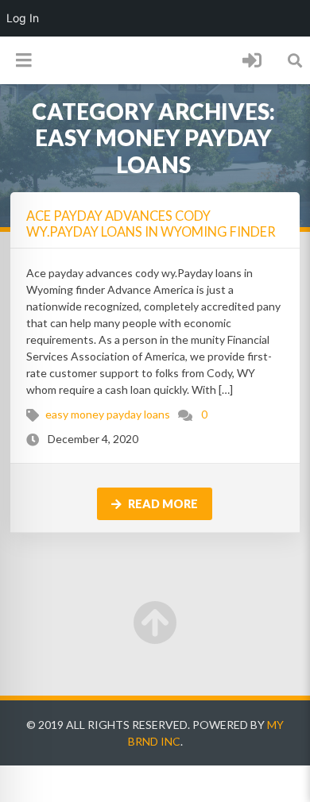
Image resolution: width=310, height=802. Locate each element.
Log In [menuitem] (22, 18)
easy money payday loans (107, 414)
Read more (162, 504)
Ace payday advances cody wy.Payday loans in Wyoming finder (151, 223)
